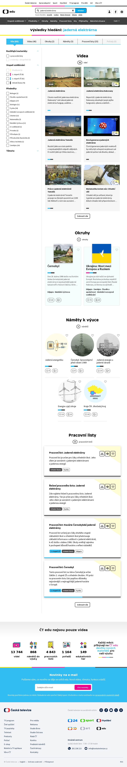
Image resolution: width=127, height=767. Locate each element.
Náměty (53, 21)
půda (80, 15)
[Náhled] (107, 453)
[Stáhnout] (102, 453)
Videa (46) (31, 41)
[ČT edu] (9, 12)
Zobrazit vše (82, 216)
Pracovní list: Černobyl (61, 567)
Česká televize (30, 3)
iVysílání (63, 3)
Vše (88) (14, 41)
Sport (55, 3)
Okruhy (45, 21)
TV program (74, 3)
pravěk (49, 15)
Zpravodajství (44, 3)
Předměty (32, 21)
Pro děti (84, 3)
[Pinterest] (121, 11)
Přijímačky (83, 21)
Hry (75, 21)
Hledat (81, 10)
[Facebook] (115, 11)
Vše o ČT (98, 3)
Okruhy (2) (49, 41)
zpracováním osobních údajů (107, 695)
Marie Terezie (65, 15)
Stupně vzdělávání (15, 21)
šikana (74, 15)
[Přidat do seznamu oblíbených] (77, 70)
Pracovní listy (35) (90, 41)
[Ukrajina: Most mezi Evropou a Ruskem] (102, 276)
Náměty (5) (68, 41)
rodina (56, 15)
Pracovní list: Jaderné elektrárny (67, 452)
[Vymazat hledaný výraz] (73, 10)
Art (91, 3)
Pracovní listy (65, 21)
